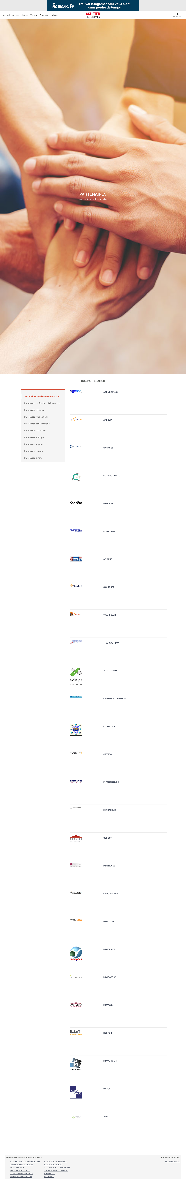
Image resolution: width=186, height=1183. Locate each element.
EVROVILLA (49, 1173)
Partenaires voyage (33, 444)
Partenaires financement (36, 417)
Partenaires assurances (35, 430)
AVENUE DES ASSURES (21, 1164)
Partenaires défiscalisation (37, 423)
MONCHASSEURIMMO (21, 1176)
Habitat (54, 15)
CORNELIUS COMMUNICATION (25, 1161)
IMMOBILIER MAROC (20, 1170)
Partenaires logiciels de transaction (42, 396)
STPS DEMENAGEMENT (21, 1173)
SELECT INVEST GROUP (56, 1170)
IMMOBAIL (49, 1176)
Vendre (33, 15)
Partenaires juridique (34, 437)
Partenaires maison (33, 451)
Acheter (16, 15)
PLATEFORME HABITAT (55, 1161)
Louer (25, 15)
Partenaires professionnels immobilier (42, 403)
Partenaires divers (33, 458)
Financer (44, 15)
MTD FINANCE (17, 1167)
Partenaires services (34, 410)
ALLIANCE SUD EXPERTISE (57, 1167)
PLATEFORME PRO (53, 1164)
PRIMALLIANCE (172, 1161)
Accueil (6, 15)
